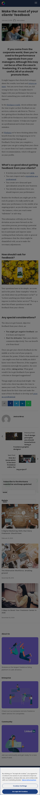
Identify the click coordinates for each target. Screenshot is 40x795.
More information (29, 780)
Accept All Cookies (20, 791)
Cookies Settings (20, 786)
